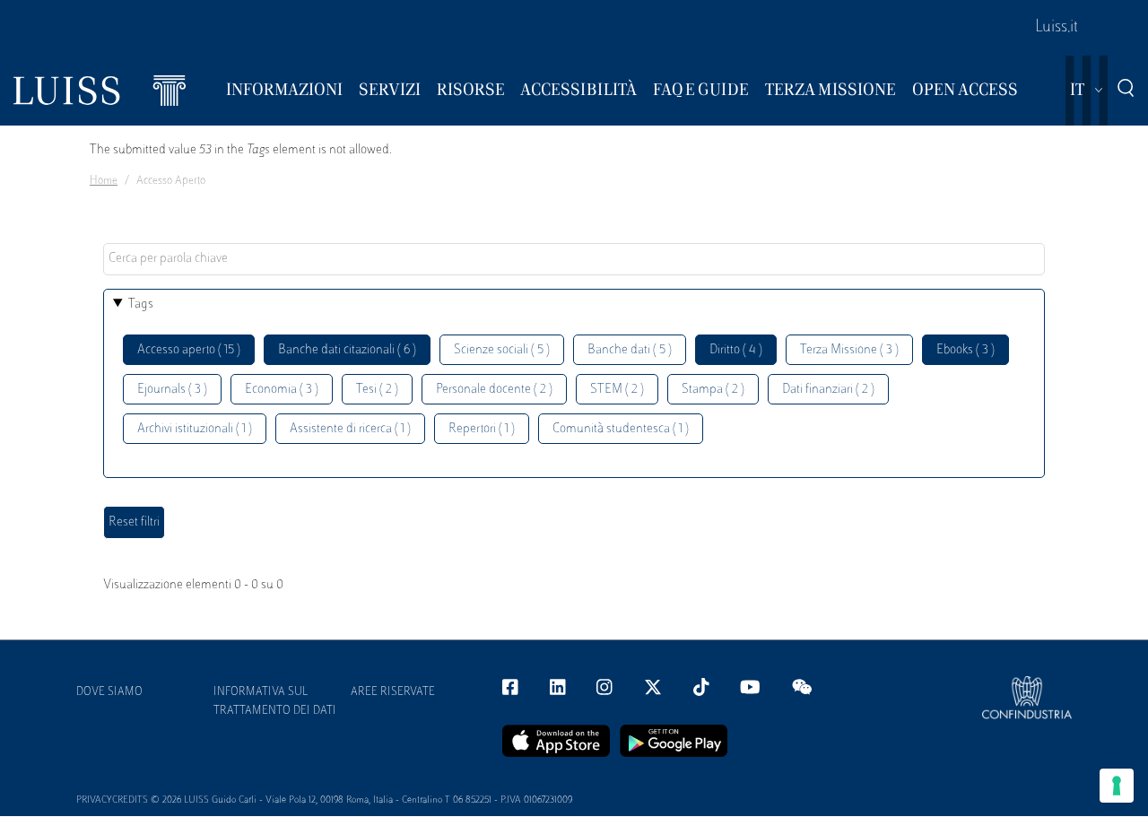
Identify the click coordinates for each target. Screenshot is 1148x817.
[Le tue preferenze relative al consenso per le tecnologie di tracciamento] (1117, 786)
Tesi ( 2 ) (377, 389)
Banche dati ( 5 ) (629, 350)
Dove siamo (109, 692)
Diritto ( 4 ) (735, 350)
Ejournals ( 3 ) (172, 389)
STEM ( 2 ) (617, 389)
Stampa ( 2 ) (713, 389)
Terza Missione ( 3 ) (849, 350)
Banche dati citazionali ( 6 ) (347, 350)
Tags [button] (140, 304)
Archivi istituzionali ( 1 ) (194, 429)
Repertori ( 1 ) (481, 429)
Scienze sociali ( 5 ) (502, 350)
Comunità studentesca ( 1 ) (620, 429)
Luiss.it (1056, 28)
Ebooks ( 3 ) (965, 350)
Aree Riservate (393, 692)
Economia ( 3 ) (281, 389)
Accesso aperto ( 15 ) (188, 350)
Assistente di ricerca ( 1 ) (350, 429)
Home (103, 181)
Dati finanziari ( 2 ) (828, 389)
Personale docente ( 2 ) (494, 389)
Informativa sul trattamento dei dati (274, 702)
